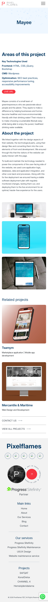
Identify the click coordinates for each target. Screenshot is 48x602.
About (24, 512)
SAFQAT (24, 573)
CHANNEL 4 (24, 581)
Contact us (9, 420)
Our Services (24, 517)
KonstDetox (24, 577)
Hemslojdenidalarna (24, 586)
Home (24, 508)
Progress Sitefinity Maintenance (24, 547)
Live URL (8, 92)
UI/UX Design (24, 551)
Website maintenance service (24, 556)
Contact (24, 525)
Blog (24, 521)
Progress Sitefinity (24, 543)
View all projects (13, 429)
